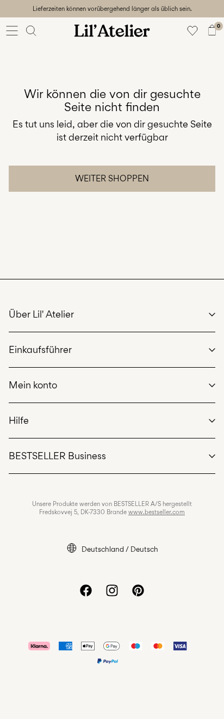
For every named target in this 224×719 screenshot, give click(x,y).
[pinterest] (138, 590)
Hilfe (19, 420)
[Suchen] (31, 30)
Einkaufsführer (40, 349)
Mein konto (33, 385)
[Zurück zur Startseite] (112, 30)
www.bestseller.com (156, 512)
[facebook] (86, 590)
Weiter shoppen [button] (112, 178)
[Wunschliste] (192, 30)
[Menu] (12, 30)
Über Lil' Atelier (41, 314)
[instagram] (112, 590)
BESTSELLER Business (57, 455)
